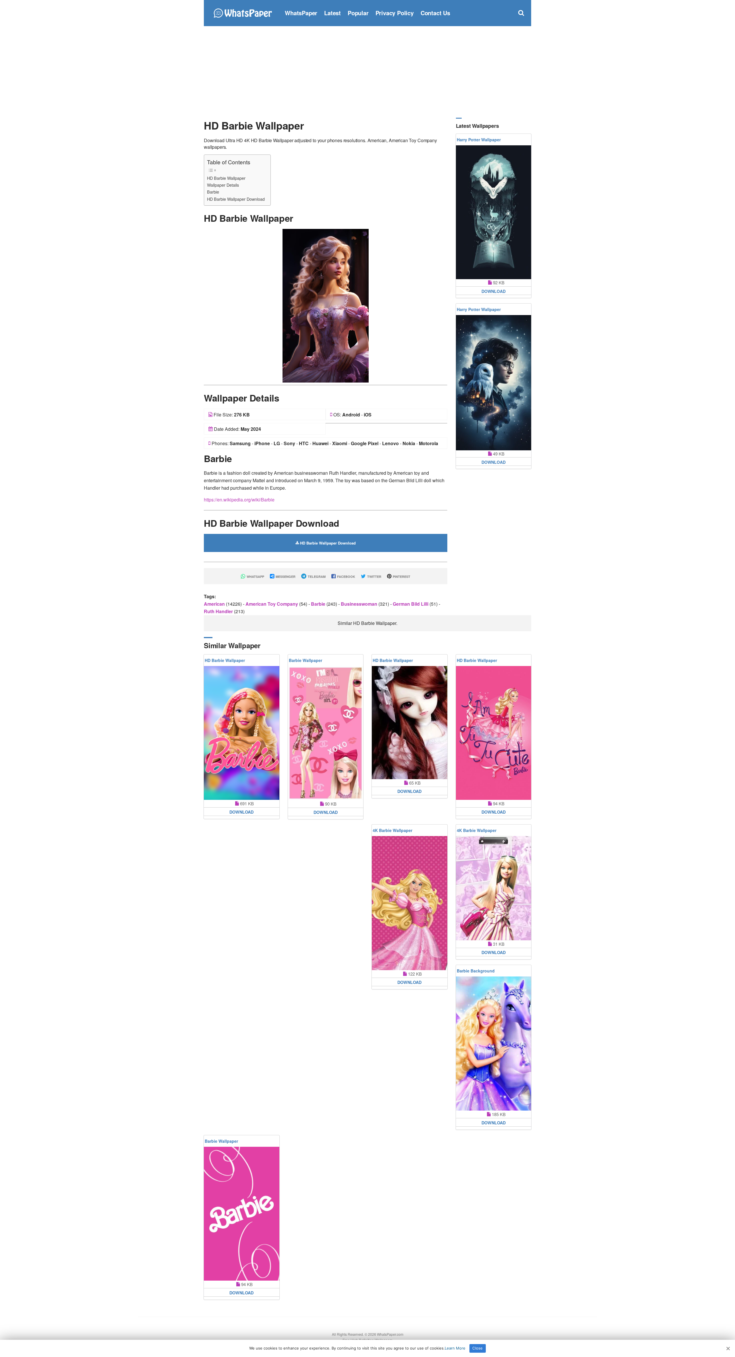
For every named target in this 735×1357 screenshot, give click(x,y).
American (215, 604)
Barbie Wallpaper (305, 660)
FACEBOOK (345, 576)
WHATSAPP (255, 576)
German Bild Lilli (411, 604)
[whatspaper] (242, 12)
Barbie (213, 192)
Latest (332, 13)
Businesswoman (359, 604)
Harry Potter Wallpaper (479, 139)
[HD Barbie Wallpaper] (326, 305)
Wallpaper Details (223, 185)
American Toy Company (272, 604)
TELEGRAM (316, 576)
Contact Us (435, 13)
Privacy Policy (395, 13)
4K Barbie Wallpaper (392, 830)
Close (477, 1348)
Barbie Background (476, 971)
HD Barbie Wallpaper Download (236, 199)
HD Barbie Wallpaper (226, 178)
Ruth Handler (219, 611)
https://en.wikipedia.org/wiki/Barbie (239, 499)
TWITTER (373, 576)
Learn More (455, 1348)
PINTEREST (401, 576)
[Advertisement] (367, 72)
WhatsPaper (301, 13)
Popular (358, 13)
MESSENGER (285, 576)
